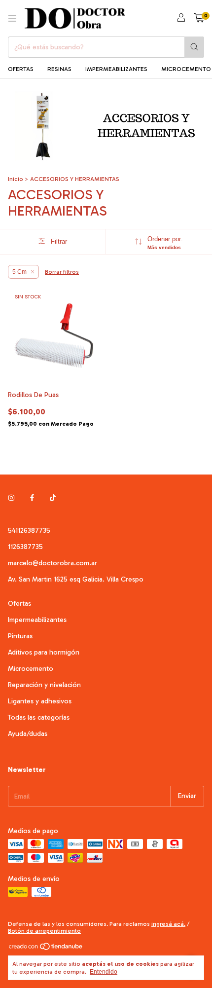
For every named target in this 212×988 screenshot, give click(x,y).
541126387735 (29, 530)
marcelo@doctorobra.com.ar (52, 563)
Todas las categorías (39, 717)
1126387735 (25, 547)
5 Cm (19, 271)
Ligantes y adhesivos (39, 701)
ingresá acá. (168, 923)
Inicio (15, 179)
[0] (199, 18)
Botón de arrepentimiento (44, 930)
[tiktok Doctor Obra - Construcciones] (52, 498)
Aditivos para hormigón (43, 652)
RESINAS (59, 69)
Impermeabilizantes (37, 620)
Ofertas (19, 603)
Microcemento (30, 668)
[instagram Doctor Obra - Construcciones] (11, 498)
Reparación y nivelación (44, 685)
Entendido (103, 971)
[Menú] (12, 18)
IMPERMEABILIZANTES (116, 69)
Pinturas (20, 636)
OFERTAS (21, 69)
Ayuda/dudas (27, 734)
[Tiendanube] (46, 948)
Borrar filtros (62, 271)
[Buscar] (194, 47)
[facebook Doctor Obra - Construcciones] (32, 498)
